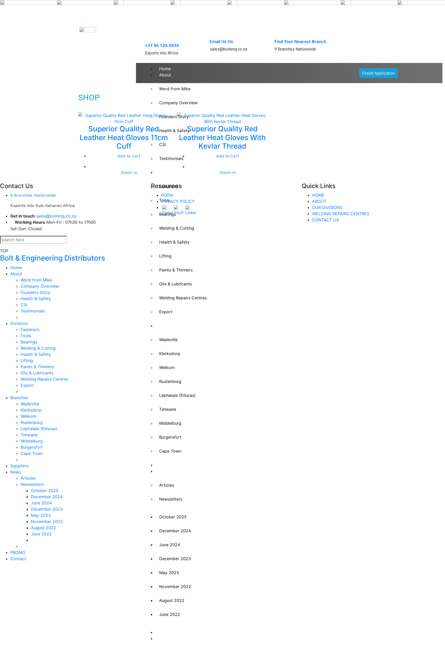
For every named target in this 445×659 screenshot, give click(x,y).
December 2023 (175, 558)
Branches (168, 325)
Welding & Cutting (38, 348)
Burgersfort (170, 437)
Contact (167, 638)
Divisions (19, 323)
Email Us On (221, 41)
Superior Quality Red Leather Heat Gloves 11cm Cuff (124, 137)
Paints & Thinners (176, 269)
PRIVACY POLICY (178, 201)
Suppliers (168, 465)
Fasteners (30, 329)
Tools (26, 335)
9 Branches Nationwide (33, 195)
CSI (24, 304)
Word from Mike (36, 280)
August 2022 (171, 600)
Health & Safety (174, 242)
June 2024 (169, 544)
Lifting (165, 256)
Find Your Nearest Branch (300, 41)
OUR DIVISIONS (327, 207)
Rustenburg (170, 381)
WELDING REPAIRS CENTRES (340, 213)
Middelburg (170, 423)
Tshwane (167, 409)
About (165, 74)
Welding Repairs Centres (183, 297)
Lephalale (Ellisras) (177, 395)
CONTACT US (325, 219)
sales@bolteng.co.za (56, 216)
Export (166, 311)
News (164, 471)
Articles (166, 485)
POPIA (167, 195)
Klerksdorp (169, 353)
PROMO (166, 632)
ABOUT (319, 201)
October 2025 (173, 516)
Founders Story (35, 292)
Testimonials (33, 311)
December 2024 (175, 530)
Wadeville (168, 339)
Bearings (29, 341)
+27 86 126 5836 (162, 45)
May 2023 (169, 572)
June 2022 (169, 614)
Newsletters (170, 499)
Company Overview (40, 286)
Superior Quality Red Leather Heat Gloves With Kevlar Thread (222, 137)
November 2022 (175, 586)
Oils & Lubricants (175, 283)
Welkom (167, 367)
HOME (318, 195)
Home (165, 68)
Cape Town (170, 451)
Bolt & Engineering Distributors (52, 258)
